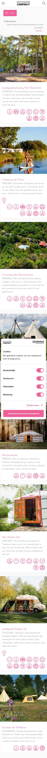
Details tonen (33, 405)
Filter (12, 13)
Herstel (39, 31)
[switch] (40, 378)
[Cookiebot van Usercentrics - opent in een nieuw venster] (33, 342)
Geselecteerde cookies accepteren (23, 413)
